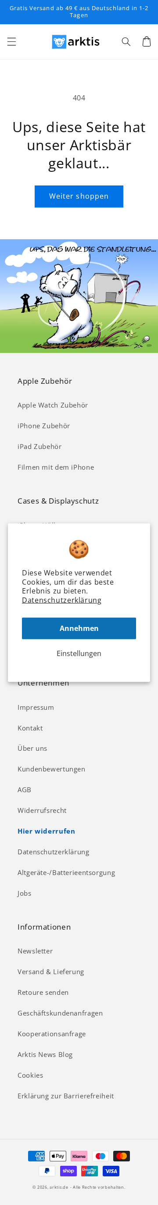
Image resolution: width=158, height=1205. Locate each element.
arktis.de (59, 1187)
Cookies (30, 1075)
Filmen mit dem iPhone (56, 467)
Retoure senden (43, 992)
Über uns (32, 748)
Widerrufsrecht (42, 810)
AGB (25, 789)
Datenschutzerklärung (62, 600)
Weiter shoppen (79, 196)
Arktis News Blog (45, 1054)
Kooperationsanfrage (52, 1033)
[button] (11, 41)
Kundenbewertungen (52, 768)
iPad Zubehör (40, 446)
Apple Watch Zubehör (53, 404)
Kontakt (30, 727)
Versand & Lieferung (51, 971)
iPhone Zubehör (44, 425)
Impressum (36, 707)
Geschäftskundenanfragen (60, 1012)
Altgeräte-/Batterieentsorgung (66, 872)
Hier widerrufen (46, 831)
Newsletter (35, 950)
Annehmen (79, 628)
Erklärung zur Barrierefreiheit (66, 1095)
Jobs (25, 893)
